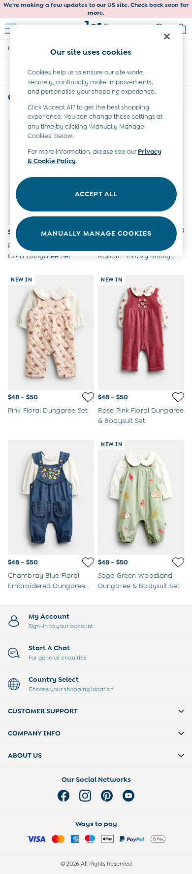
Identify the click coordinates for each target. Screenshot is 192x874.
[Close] (167, 36)
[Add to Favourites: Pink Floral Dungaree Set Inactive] (88, 397)
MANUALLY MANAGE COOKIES (96, 233)
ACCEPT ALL (96, 193)
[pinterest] (107, 795)
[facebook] (63, 795)
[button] (96, 711)
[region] (96, 140)
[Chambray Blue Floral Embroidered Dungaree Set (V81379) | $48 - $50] (51, 497)
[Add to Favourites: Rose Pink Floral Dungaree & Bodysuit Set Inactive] (178, 397)
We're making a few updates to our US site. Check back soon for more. (96, 9)
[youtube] (128, 795)
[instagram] (85, 795)
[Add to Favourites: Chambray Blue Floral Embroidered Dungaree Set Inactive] (88, 562)
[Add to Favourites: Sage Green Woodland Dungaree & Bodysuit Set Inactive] (178, 562)
